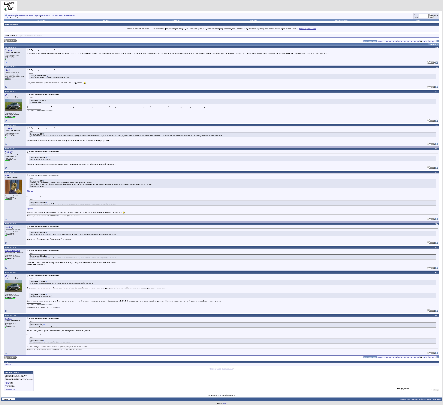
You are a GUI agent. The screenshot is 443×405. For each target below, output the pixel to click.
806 (402, 41)
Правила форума (10, 389)
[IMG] (6, 385)
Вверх (439, 399)
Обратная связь (405, 399)
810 (415, 41)
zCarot (224, 403)
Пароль (416, 17)
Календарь (253, 20)
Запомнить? (434, 15)
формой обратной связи (307, 29)
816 (433, 41)
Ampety (9, 152)
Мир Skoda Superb (57, 15)
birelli (7, 70)
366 (7, 95)
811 (418, 41)
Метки (7, 362)
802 (396, 41)
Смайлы (7, 383)
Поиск (418, 20)
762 (393, 41)
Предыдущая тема (215, 368)
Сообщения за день (341, 20)
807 (405, 41)
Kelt (7, 175)
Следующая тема (227, 368)
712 (390, 41)
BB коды (7, 382)
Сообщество (176, 20)
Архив (434, 399)
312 (387, 41)
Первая (380, 41)
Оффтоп (30, 191)
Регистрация (41, 20)
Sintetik (8, 50)
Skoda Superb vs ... (69, 15)
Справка (105, 20)
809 (411, 41)
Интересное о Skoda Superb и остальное (38, 15)
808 (408, 41)
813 (424, 41)
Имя (415, 15)
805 (399, 41)
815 (430, 41)
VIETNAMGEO (12, 250)
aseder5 (9, 227)
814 (427, 41)
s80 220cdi (8, 364)
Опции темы (432, 44)
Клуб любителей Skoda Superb (16, 15)
